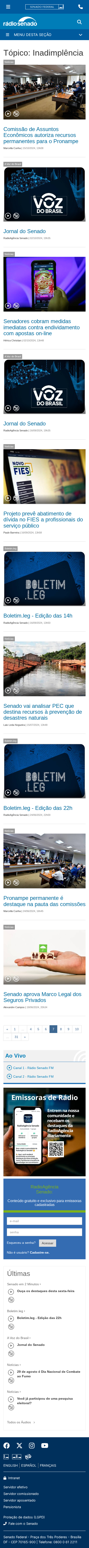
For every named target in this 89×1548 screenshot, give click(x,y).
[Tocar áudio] (8, 114)
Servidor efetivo (15, 1487)
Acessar (47, 1243)
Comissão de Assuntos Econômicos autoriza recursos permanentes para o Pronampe (40, 135)
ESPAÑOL (28, 1465)
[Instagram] (32, 1445)
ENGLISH (10, 1465)
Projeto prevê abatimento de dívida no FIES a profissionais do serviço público (43, 519)
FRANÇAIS (48, 1465)
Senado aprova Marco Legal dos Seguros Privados (42, 997)
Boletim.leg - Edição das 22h (37, 808)
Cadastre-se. (40, 1252)
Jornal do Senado (24, 231)
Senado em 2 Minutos (23, 1284)
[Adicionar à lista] (16, 114)
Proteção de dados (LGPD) (24, 1517)
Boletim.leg (10, 548)
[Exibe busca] (79, 22)
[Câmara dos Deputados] (6, 1457)
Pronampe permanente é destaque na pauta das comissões (44, 901)
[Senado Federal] (44, 7)
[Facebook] (8, 1445)
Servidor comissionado (21, 1494)
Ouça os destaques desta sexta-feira (45, 1291)
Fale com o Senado (23, 1523)
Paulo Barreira (11, 532)
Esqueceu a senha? (21, 1242)
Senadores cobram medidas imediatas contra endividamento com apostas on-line (41, 327)
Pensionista (12, 1507)
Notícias (9, 62)
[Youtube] (43, 1445)
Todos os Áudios (19, 1422)
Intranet (13, 1478)
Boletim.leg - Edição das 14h (37, 616)
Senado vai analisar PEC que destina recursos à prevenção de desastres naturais (42, 712)
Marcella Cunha (12, 148)
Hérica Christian (12, 340)
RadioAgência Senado (15, 238)
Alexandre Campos (14, 1007)
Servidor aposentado (19, 1500)
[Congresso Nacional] (16, 1457)
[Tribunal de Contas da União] (27, 1457)
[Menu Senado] (8, 6)
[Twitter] (19, 1445)
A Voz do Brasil (13, 164)
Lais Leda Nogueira (14, 725)
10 (77, 1029)
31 (16, 1037)
